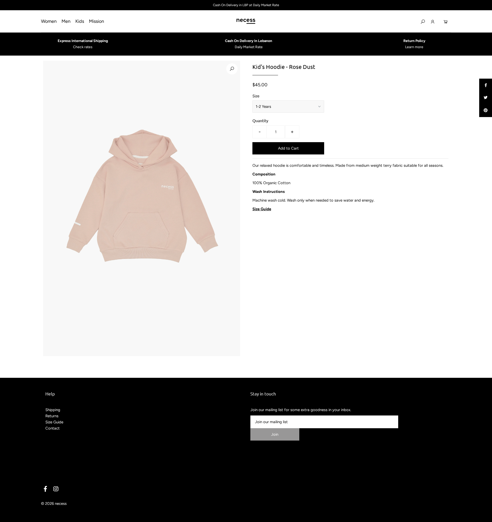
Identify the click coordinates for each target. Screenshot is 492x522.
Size (255, 96)
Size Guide (54, 422)
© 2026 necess (54, 503)
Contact (52, 428)
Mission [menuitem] (96, 21)
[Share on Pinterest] (485, 110)
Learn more (414, 47)
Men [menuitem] (65, 21)
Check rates (83, 47)
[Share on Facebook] (485, 85)
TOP (483, 516)
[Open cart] (445, 21)
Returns (51, 416)
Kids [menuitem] (79, 21)
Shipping (52, 410)
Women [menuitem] (49, 21)
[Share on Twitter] (485, 97)
